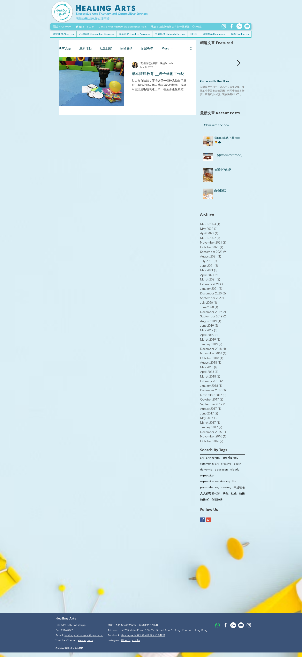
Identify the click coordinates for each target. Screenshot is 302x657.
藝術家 (204, 499)
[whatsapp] (217, 625)
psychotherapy (209, 487)
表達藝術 (217, 499)
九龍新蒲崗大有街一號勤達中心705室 (136, 624)
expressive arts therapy (215, 481)
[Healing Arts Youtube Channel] (241, 625)
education (221, 469)
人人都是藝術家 (210, 493)
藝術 (242, 493)
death (237, 463)
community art (209, 463)
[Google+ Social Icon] (208, 519)
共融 (225, 493)
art (202, 457)
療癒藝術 (126, 48)
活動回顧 (106, 48)
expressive (207, 475)
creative (226, 463)
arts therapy (230, 457)
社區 (234, 493)
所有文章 (65, 48)
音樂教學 (147, 48)
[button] (191, 49)
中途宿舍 (239, 487)
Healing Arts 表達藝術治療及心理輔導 (143, 635)
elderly (234, 469)
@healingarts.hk (130, 640)
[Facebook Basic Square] (202, 519)
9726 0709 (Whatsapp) (73, 624)
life (234, 481)
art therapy (213, 457)
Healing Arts (85, 640)
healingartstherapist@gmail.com (127, 26)
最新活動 (85, 48)
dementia (206, 469)
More (165, 48)
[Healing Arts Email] (239, 26)
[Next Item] (239, 63)
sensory (226, 487)
